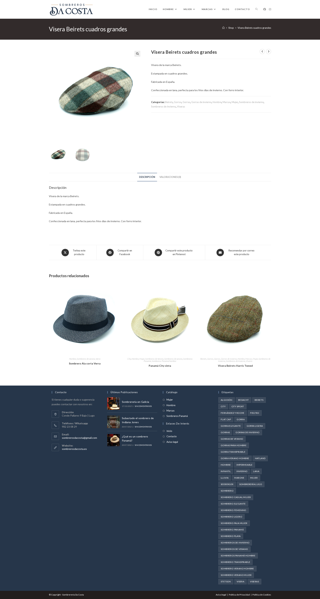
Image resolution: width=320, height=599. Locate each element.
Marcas (227, 102)
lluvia (225, 477)
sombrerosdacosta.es (74, 448)
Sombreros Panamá (177, 415)
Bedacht (243, 400)
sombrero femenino (233, 510)
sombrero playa (231, 536)
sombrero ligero (231, 516)
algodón (226, 400)
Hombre (217, 102)
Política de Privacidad (239, 594)
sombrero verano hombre (237, 568)
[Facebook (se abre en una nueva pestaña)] (264, 9)
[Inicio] (223, 27)
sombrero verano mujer (236, 575)
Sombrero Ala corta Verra (85, 363)
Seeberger (227, 484)
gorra (241, 419)
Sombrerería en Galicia (135, 401)
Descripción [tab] (147, 177)
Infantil (226, 471)
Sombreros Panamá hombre (164, 361)
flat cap (226, 419)
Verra (98, 358)
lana (256, 471)
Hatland (260, 458)
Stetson (226, 581)
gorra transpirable (233, 451)
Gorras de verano (232, 438)
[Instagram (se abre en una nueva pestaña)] (270, 9)
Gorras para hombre (233, 445)
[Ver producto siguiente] (268, 51)
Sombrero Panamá (232, 529)
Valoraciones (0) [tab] (170, 177)
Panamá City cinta (160, 365)
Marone (239, 477)
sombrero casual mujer (236, 497)
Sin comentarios (143, 406)
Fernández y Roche (232, 412)
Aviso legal (172, 441)
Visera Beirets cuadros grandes (254, 27)
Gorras (177, 102)
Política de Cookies (261, 594)
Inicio (169, 430)
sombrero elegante (233, 503)
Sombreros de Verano (154, 358)
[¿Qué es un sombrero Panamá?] (113, 440)
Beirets (169, 102)
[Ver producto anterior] (262, 51)
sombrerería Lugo (250, 484)
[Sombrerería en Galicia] (113, 403)
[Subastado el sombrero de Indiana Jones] (113, 422)
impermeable (244, 464)
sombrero (227, 490)
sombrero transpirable (235, 562)
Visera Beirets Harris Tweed (235, 365)
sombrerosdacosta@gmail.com (79, 437)
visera (240, 581)
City (129, 358)
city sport (237, 406)
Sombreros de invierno (251, 102)
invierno (241, 471)
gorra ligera (255, 425)
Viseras (181, 106)
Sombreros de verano (86, 358)
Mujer (235, 102)
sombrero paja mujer (234, 523)
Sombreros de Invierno (163, 106)
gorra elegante (231, 425)
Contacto (171, 436)
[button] (137, 54)
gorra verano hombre (235, 458)
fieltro (254, 412)
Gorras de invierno (201, 102)
